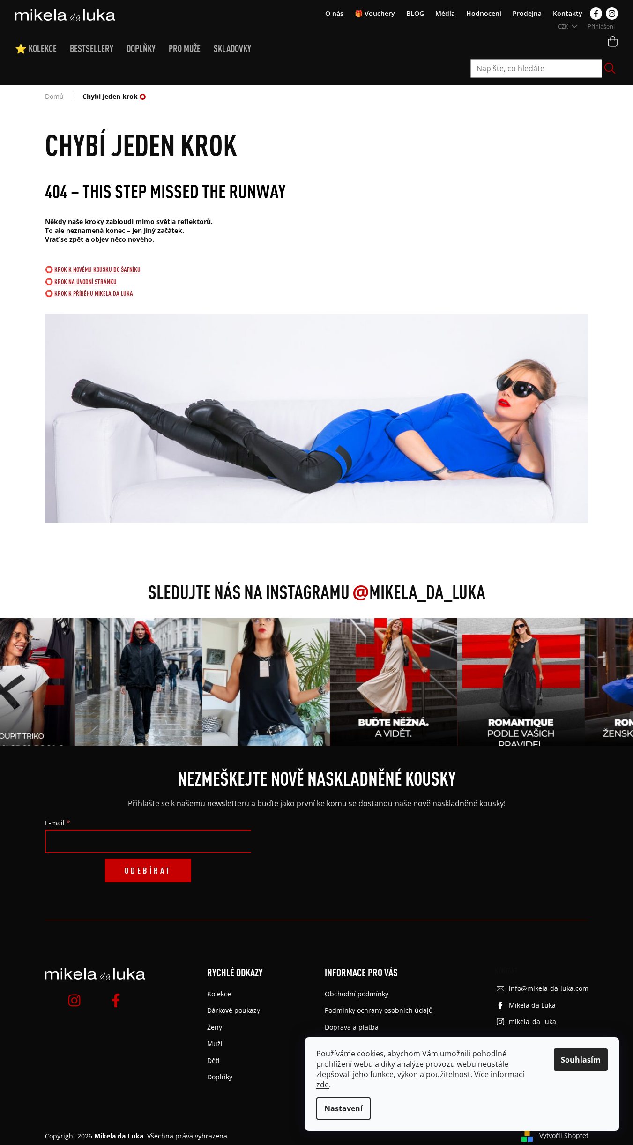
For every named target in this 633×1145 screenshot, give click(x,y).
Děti (213, 1060)
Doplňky (219, 1076)
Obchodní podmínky (356, 993)
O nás (334, 13)
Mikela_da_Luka (418, 592)
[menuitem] (42, 48)
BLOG (415, 13)
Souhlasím (581, 1060)
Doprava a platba (352, 1027)
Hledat (610, 68)
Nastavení (343, 1108)
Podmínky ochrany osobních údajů (379, 1010)
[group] (136, 682)
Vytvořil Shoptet (563, 1135)
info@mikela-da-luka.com (548, 988)
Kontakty (567, 13)
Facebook (596, 13)
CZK (564, 26)
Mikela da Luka (532, 1005)
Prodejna (527, 13)
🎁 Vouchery (375, 13)
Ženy (214, 1027)
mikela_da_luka (532, 1021)
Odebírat (148, 870)
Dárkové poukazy (233, 1010)
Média (445, 13)
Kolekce (219, 993)
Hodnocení (483, 13)
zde (322, 1084)
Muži (215, 1043)
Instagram (612, 13)
